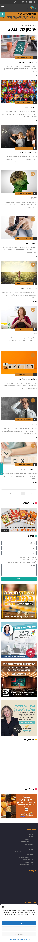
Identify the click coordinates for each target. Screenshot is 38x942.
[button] (3, 907)
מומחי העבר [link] (25, 847)
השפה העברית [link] (32, 333)
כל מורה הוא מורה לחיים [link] (28, 152)
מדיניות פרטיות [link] (24, 842)
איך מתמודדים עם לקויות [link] (28, 469)
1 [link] (31, 493)
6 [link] (10, 493)
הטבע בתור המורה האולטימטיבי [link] (26, 288)
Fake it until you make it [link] (27, 379)
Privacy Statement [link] (14, 939)
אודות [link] (31, 837)
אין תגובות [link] (19, 57)
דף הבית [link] (30, 834)
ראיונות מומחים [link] (28, 859)
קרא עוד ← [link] (34, 75)
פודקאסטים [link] (29, 849)
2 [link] (27, 493)
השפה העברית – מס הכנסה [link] (27, 62)
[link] (2, 14)
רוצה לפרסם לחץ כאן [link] (26, 864)
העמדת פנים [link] (32, 424)
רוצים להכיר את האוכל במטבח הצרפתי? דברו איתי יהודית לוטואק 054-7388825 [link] (19, 18)
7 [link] (6, 493)
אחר (9, 562)
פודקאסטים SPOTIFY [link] (22, 852)
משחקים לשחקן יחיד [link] (30, 243)
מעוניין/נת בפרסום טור (27, 557)
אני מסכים (19, 923)
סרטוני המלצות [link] (24, 857)
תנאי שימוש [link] (25, 839)
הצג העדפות (19, 934)
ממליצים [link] (30, 854)
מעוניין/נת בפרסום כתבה (27, 559)
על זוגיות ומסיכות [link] (31, 107)
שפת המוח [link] (33, 198)
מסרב (19, 929)
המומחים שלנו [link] (28, 844)
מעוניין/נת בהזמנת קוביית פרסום (24, 562)
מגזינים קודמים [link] (28, 862)
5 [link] (14, 493)
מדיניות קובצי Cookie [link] (25, 939)
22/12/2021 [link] (28, 57)
